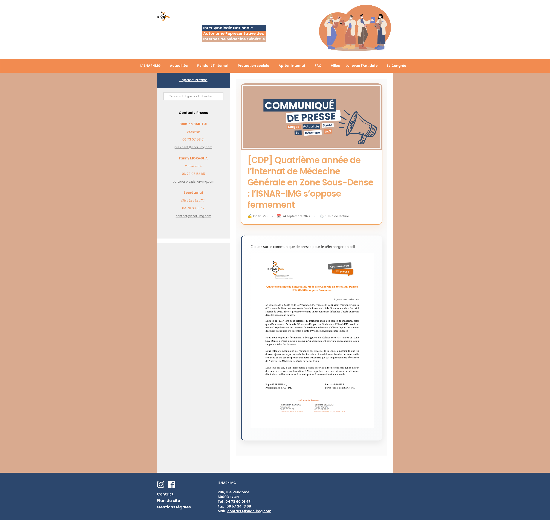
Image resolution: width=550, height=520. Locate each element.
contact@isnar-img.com (193, 216)
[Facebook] (172, 487)
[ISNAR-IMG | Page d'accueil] (163, 16)
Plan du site (168, 500)
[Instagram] (162, 487)
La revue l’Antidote (362, 65)
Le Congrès (396, 65)
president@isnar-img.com (193, 147)
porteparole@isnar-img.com (193, 182)
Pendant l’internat (213, 65)
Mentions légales (174, 507)
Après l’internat (292, 65)
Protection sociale (253, 65)
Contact (165, 494)
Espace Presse (193, 80)
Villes (335, 65)
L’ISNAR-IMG (150, 65)
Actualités (179, 65)
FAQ (318, 65)
